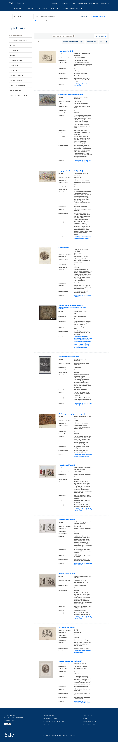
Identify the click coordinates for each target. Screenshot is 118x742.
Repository (14, 50)
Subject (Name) (16, 80)
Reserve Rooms (93, 3)
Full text (47, 20)
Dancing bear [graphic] (65, 51)
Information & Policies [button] (72, 8)
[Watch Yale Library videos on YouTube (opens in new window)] (9, 724)
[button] (84, 16)
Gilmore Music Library (79, 336)
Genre (12, 55)
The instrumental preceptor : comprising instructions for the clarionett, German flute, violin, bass (72, 307)
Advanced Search (98, 16)
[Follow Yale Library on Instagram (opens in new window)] (7, 724)
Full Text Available (18, 95)
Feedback (46, 724)
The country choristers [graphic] (68, 356)
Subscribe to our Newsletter (53, 721)
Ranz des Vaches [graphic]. (66, 627)
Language (14, 65)
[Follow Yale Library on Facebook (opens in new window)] (5, 724)
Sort (72, 42)
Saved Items (54, 3)
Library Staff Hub (89, 724)
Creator (13, 70)
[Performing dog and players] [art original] (71, 414)
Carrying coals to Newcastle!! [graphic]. (70, 94)
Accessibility (87, 715)
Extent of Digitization (19, 40)
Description (39, 20)
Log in (73, 3)
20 (91, 42)
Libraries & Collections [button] (47, 8)
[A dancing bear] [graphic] (66, 465)
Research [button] (16, 8)
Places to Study (105, 3)
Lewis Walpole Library (79, 84)
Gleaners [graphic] (64, 247)
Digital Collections (18, 28)
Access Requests (65, 3)
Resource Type (16, 60)
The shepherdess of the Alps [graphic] (70, 661)
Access (12, 45)
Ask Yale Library (82, 3)
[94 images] (47, 312)
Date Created (15, 90)
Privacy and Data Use (90, 721)
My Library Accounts (50, 718)
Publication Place (17, 85)
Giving (85, 718)
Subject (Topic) (16, 75)
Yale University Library (16, 3)
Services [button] (29, 8)
